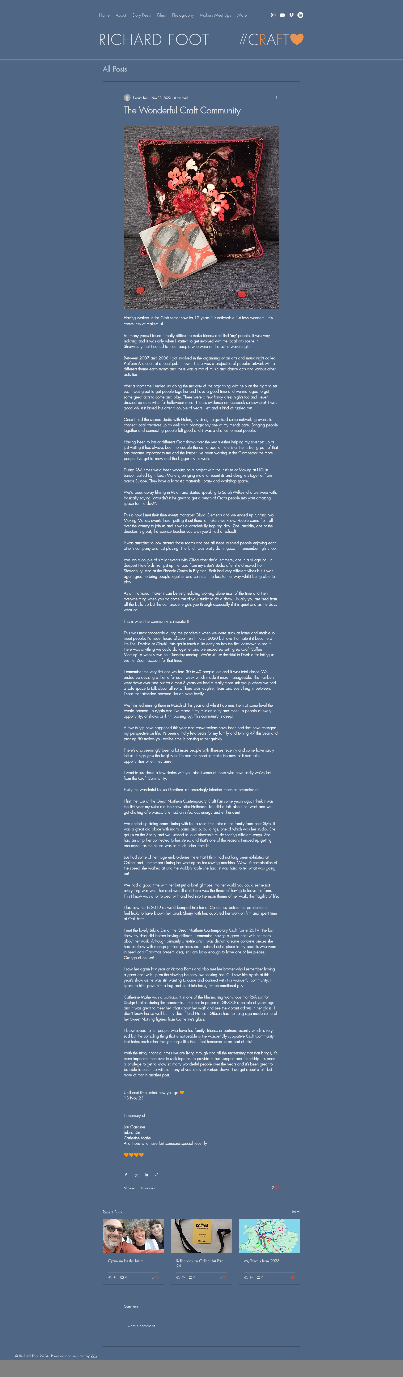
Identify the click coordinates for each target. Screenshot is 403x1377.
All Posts (115, 68)
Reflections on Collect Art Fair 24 (199, 1263)
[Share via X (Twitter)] (136, 1175)
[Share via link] (157, 1175)
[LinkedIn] (300, 15)
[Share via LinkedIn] (146, 1175)
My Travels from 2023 (261, 1260)
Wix (94, 1356)
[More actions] (276, 97)
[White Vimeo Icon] (291, 15)
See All (296, 1211)
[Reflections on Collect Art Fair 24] (201, 1236)
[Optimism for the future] (133, 1236)
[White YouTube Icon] (282, 15)
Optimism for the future (126, 1260)
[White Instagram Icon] (273, 15)
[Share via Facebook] (126, 1175)
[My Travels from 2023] (269, 1236)
